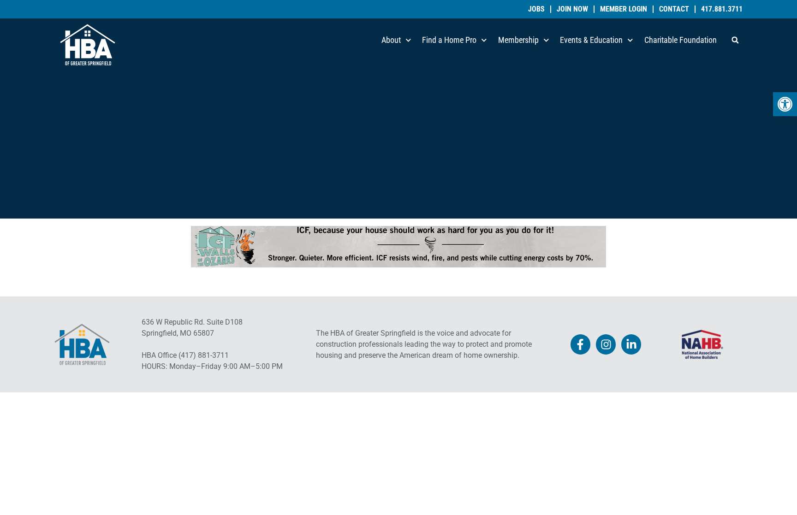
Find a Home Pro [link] (449, 40)
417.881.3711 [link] (722, 9)
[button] (735, 40)
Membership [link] (518, 40)
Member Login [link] (623, 9)
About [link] (391, 40)
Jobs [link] (536, 9)
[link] (785, 104)
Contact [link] (674, 9)
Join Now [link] (572, 9)
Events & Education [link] (591, 40)
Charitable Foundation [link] (680, 40)
